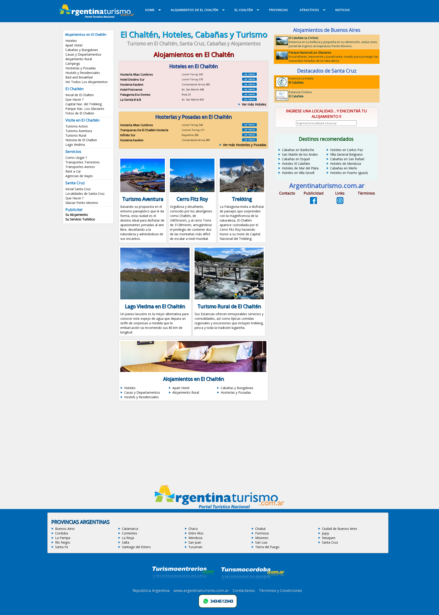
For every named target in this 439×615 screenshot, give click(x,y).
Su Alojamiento (76, 214)
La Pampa (62, 538)
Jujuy (325, 533)
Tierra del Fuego (267, 547)
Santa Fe (61, 547)
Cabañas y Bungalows (81, 50)
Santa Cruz (330, 542)
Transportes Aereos (80, 167)
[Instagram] (340, 202)
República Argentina (151, 590)
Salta (125, 542)
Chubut (260, 528)
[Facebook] (313, 202)
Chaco (193, 528)
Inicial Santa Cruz (78, 189)
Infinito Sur (127, 135)
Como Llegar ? (76, 157)
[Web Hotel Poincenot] (249, 89)
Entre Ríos (195, 533)
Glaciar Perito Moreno (81, 202)
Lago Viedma (75, 144)
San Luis (261, 542)
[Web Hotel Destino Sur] (249, 79)
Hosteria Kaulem (131, 84)
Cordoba (61, 533)
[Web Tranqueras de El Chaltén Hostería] (249, 130)
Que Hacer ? (74, 99)
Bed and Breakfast (79, 77)
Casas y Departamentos (83, 54)
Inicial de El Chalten (79, 95)
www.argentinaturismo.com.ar (201, 590)
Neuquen (328, 538)
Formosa (262, 533)
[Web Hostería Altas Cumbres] (249, 74)
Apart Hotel (73, 45)
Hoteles (71, 40)
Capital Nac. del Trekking (83, 104)
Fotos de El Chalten (79, 113)
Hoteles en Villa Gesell (298, 173)
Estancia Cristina (300, 94)
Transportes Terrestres (82, 162)
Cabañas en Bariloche (298, 150)
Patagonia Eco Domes (135, 94)
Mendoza (195, 538)
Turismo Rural (75, 135)
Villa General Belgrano (346, 154)
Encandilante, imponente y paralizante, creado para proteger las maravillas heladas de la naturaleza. (333, 56)
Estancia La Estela (301, 80)
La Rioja (128, 538)
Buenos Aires (65, 528)
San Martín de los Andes (300, 154)
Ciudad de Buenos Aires (339, 528)
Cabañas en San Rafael (347, 159)
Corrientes (129, 533)
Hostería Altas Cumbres (136, 74)
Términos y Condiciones (280, 590)
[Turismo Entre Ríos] (183, 585)
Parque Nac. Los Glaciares (84, 108)
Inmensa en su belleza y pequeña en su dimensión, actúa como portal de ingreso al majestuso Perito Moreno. (333, 42)
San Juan (194, 542)
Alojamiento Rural (78, 59)
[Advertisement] (194, 445)
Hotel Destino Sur (132, 79)
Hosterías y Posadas (80, 68)
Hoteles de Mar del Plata (300, 168)
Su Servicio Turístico (80, 219)
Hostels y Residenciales (82, 72)
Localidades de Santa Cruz (84, 193)
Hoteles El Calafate (296, 163)
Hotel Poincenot (131, 89)
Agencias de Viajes (79, 176)
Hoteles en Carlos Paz (346, 150)
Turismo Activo (76, 126)
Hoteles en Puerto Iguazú (349, 173)
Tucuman (195, 547)
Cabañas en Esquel (296, 159)
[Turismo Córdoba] (252, 585)
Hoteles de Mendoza (345, 163)
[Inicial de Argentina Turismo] (97, 16)
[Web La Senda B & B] (249, 99)
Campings (72, 63)
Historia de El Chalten (81, 140)
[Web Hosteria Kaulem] (249, 84)
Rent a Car (73, 171)
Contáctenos (244, 590)
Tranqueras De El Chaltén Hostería (144, 130)
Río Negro (62, 542)
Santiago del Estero (136, 547)
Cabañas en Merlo (343, 168)
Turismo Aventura (78, 131)
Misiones (261, 538)
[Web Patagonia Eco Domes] (249, 94)
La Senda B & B (130, 100)
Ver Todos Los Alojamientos (86, 82)
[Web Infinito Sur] (249, 135)
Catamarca (130, 528)
